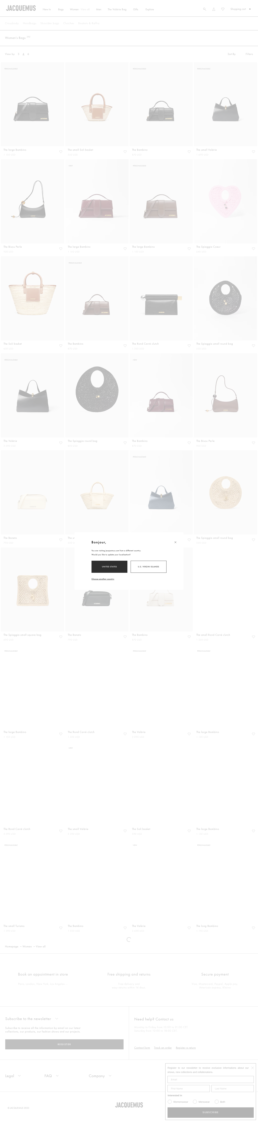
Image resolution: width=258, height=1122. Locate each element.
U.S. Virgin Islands (148, 566)
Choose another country (103, 579)
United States (109, 566)
